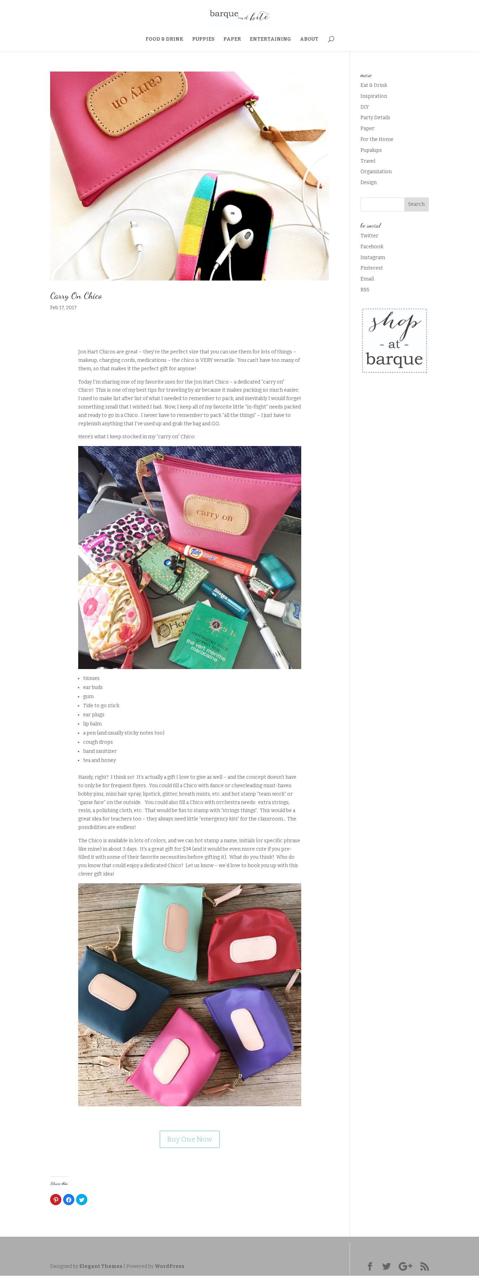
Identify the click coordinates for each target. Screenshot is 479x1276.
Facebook (371, 247)
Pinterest (371, 268)
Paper (367, 128)
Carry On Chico (76, 295)
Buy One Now (189, 1139)
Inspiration (373, 96)
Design (368, 182)
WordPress (169, 1266)
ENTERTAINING (270, 39)
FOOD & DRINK (164, 39)
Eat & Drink (373, 85)
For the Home (376, 139)
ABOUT (309, 39)
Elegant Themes (100, 1266)
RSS (364, 290)
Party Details (375, 118)
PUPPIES (203, 39)
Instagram (372, 258)
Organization (376, 172)
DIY (364, 107)
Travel (367, 161)
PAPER (232, 39)
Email (367, 279)
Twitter (369, 236)
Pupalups (371, 150)
